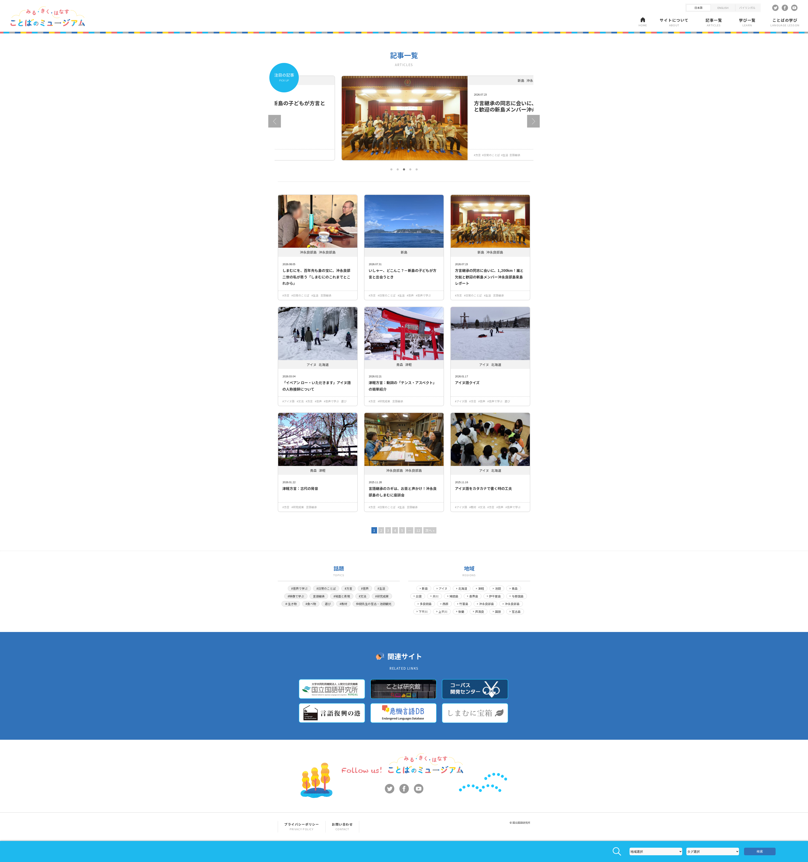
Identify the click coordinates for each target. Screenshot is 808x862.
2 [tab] (398, 169)
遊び (344, 401)
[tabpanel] (404, 121)
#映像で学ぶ (296, 596)
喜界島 (473, 596)
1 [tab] (391, 169)
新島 (425, 588)
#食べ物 (311, 604)
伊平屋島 (495, 596)
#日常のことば (427, 155)
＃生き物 (291, 604)
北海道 (462, 588)
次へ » (430, 530)
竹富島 (463, 604)
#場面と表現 (342, 596)
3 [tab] (404, 169)
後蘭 (461, 611)
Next (533, 121)
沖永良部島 (486, 604)
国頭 (498, 611)
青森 (515, 588)
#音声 (410, 295)
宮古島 (516, 611)
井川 (436, 596)
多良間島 (426, 604)
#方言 (413, 155)
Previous (274, 121)
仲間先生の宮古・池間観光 (373, 604)
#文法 (300, 401)
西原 (445, 604)
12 (418, 530)
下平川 (423, 611)
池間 (498, 588)
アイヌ (443, 588)
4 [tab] (410, 169)
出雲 (419, 596)
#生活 (441, 155)
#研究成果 (384, 401)
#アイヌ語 (288, 401)
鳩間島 (453, 596)
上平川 (443, 611)
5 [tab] (417, 169)
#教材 (472, 507)
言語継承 (451, 155)
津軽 (481, 588)
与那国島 (518, 596)
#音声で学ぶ (423, 295)
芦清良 (479, 611)
